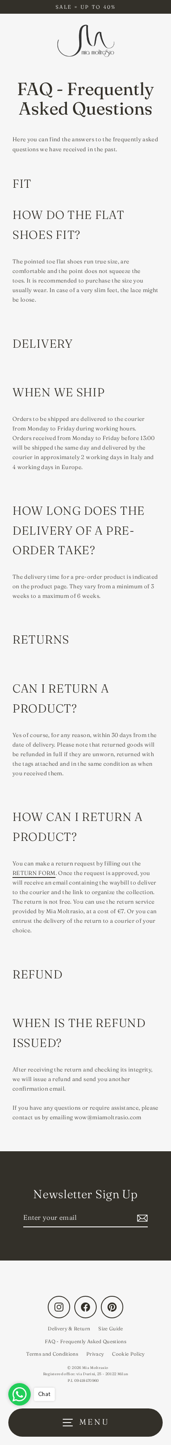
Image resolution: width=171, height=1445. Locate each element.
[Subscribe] (141, 1218)
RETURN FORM (34, 873)
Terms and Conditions (52, 1354)
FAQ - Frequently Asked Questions (85, 1341)
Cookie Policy (128, 1354)
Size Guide (110, 1328)
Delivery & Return (69, 1328)
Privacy (95, 1354)
